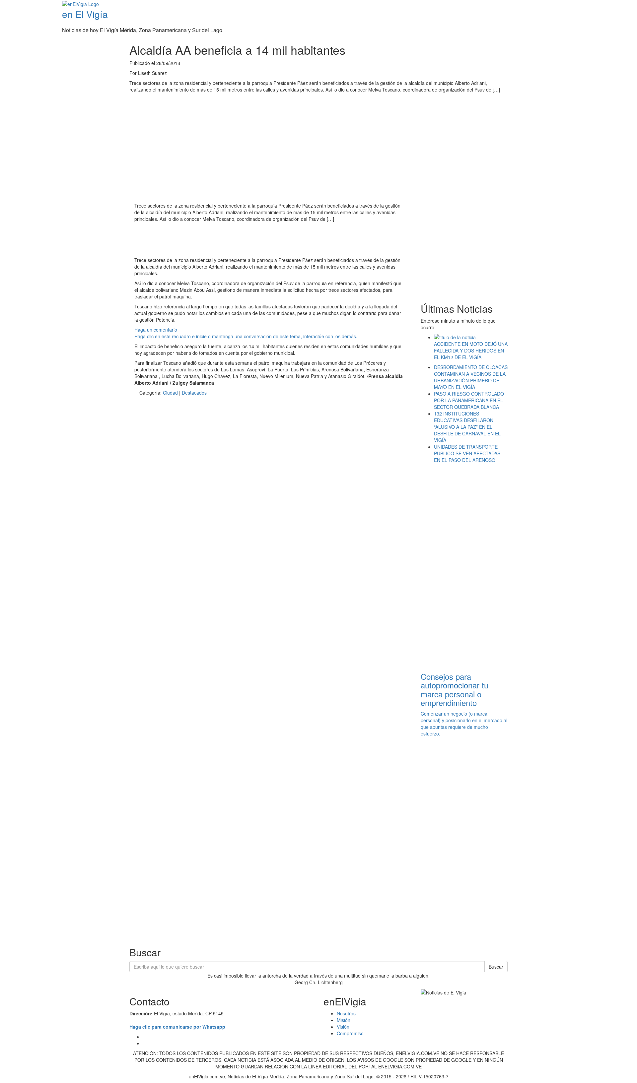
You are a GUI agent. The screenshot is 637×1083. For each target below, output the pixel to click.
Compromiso (350, 1033)
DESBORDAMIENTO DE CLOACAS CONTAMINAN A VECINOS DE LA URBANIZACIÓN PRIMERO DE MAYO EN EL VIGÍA (471, 377)
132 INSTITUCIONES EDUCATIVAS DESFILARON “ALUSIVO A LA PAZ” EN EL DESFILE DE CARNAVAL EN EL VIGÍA (467, 426)
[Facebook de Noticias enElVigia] (614, 4)
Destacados (194, 392)
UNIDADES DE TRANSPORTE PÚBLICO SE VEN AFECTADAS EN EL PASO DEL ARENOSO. (467, 453)
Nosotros (346, 1013)
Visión (343, 1026)
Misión (343, 1020)
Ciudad (170, 392)
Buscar (496, 966)
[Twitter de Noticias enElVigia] (619, 4)
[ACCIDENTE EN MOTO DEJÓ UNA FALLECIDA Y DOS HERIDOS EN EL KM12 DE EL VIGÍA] (471, 337)
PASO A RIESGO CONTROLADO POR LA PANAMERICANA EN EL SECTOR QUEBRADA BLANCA (469, 400)
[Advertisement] (255, 240)
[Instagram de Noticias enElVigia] (624, 4)
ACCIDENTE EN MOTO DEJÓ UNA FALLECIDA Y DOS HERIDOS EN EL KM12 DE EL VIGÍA (471, 350)
